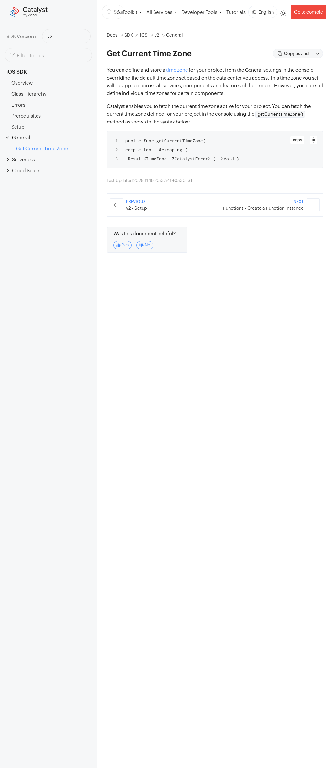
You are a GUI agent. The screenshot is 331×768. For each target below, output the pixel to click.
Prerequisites (26, 116)
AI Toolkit (127, 12)
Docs (112, 34)
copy (297, 140)
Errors (18, 105)
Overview (22, 83)
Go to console (308, 12)
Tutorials (236, 12)
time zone (177, 70)
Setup (18, 127)
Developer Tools (199, 12)
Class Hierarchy (29, 94)
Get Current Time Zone (42, 148)
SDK (128, 34)
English (266, 12)
